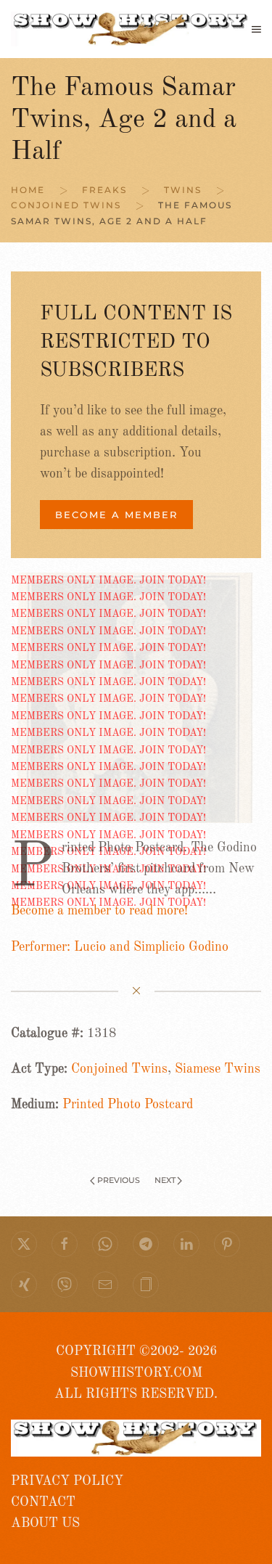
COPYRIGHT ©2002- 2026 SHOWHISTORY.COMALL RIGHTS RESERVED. (136, 1373)
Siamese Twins (217, 1069)
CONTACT (43, 1502)
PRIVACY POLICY (67, 1481)
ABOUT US (45, 1523)
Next (165, 1180)
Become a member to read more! (99, 910)
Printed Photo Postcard (127, 1104)
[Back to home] (131, 29)
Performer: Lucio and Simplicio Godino (119, 947)
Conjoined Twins (119, 1069)
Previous (118, 1180)
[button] (256, 29)
